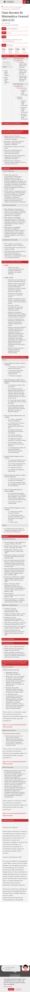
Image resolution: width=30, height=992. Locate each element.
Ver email (19, 60)
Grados (11, 7)
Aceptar (11, 989)
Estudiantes (6, 7)
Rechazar (18, 989)
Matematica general (6, 9)
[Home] (8, 1)
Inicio (2, 7)
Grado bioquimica (18, 7)
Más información (8, 986)
